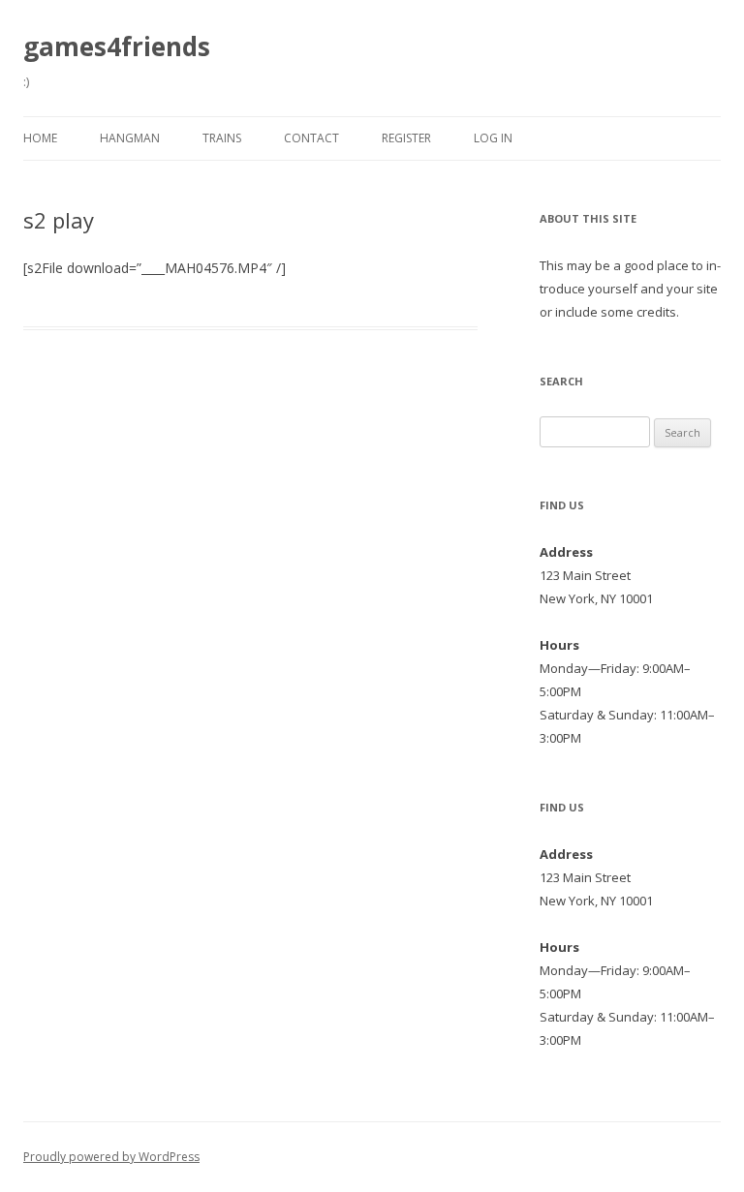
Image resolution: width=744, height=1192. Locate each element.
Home (40, 138)
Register (406, 138)
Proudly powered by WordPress (111, 1156)
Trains (221, 138)
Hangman (130, 138)
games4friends (116, 46)
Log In (493, 138)
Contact (311, 138)
